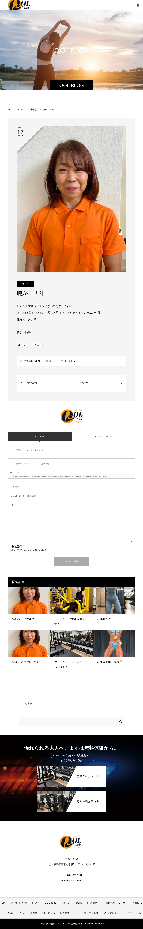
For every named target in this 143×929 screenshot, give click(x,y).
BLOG (79, 902)
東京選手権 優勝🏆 (110, 662)
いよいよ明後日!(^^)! (25, 662)
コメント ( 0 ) (39, 436)
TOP (2, 902)
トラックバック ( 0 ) (103, 436)
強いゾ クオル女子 (24, 619)
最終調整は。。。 (108, 619)
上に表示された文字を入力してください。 (31, 549)
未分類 (25, 284)
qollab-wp (35, 360)
